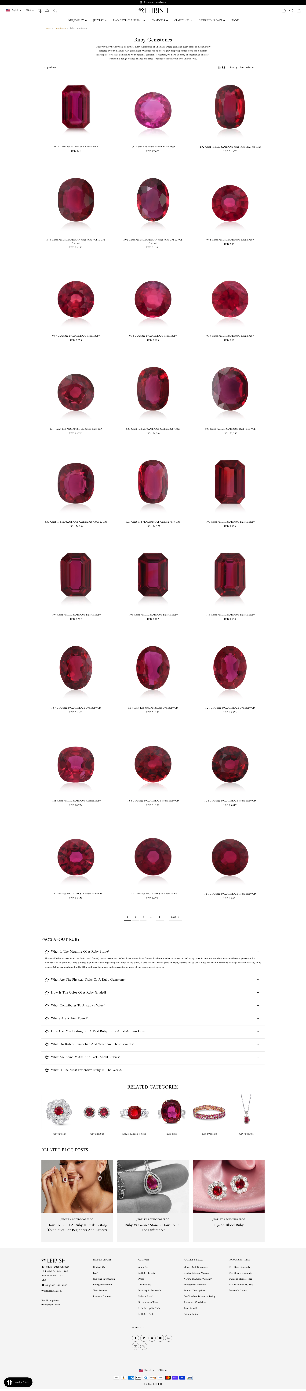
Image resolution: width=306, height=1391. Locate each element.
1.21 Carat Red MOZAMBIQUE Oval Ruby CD (230, 708)
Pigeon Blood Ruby (229, 1225)
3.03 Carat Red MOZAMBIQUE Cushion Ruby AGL (153, 429)
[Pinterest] (143, 1338)
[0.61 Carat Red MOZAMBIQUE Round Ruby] (230, 199)
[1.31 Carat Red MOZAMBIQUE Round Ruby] (152, 853)
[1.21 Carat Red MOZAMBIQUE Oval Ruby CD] (230, 667)
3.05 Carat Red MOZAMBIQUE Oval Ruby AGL (229, 429)
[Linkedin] (168, 1338)
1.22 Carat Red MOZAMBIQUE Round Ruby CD (230, 801)
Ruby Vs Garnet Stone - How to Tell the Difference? (153, 1228)
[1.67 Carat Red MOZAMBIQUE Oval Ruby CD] (75, 667)
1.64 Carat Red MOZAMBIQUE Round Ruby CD (153, 801)
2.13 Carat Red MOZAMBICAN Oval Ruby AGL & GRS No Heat (76, 241)
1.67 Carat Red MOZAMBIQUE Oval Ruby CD (76, 708)
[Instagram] (152, 1338)
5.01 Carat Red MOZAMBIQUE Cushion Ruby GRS (153, 522)
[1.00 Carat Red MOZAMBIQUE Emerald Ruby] (230, 482)
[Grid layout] (223, 68)
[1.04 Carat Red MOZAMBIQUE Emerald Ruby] (75, 574)
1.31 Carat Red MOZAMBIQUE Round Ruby (153, 894)
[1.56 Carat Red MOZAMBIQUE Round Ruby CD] (230, 853)
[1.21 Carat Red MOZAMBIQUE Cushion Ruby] (75, 760)
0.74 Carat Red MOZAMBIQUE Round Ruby (153, 336)
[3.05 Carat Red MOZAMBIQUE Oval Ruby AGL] (230, 388)
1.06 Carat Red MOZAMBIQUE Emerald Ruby (153, 615)
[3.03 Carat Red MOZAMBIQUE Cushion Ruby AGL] (152, 388)
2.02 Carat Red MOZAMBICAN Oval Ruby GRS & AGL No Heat (152, 241)
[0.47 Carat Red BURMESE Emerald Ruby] (75, 106)
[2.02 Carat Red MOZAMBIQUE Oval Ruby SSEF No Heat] (230, 106)
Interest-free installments (155, 2)
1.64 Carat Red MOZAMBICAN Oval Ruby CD (153, 708)
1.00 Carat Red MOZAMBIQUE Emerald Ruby (230, 522)
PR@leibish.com (52, 1305)
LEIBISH (157, 1384)
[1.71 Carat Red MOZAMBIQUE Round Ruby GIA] (75, 388)
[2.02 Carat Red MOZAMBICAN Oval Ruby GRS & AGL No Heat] (152, 199)
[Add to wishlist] (105, 77)
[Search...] (291, 10)
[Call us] (55, 10)
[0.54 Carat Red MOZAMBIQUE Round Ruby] (230, 296)
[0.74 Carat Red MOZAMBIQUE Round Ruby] (152, 296)
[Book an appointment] (39, 10)
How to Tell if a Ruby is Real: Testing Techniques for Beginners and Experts (77, 1228)
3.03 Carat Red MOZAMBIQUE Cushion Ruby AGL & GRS (76, 522)
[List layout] (220, 68)
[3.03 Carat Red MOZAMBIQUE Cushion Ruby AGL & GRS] (75, 482)
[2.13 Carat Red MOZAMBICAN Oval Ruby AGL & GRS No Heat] (75, 199)
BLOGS (235, 20)
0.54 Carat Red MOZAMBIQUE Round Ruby (230, 336)
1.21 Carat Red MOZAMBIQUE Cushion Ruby (76, 801)
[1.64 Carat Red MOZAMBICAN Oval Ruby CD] (152, 667)
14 (160, 917)
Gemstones (60, 28)
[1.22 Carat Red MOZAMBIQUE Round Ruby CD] (230, 760)
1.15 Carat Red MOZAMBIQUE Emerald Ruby (230, 615)
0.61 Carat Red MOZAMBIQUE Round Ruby (230, 240)
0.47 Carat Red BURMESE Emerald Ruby (76, 147)
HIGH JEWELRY (75, 20)
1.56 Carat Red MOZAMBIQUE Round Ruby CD (230, 894)
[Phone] (143, 1346)
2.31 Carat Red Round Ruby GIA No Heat (153, 147)
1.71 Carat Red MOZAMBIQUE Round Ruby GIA (76, 429)
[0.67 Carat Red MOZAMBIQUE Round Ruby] (75, 296)
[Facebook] (135, 1338)
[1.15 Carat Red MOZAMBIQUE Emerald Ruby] (230, 574)
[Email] (135, 1346)
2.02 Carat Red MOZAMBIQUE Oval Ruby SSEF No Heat (230, 147)
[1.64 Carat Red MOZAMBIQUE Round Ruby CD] (152, 760)
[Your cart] (284, 10)
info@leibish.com (53, 1291)
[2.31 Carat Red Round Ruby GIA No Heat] (152, 106)
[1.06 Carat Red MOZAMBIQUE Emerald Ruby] (152, 574)
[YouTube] (160, 1338)
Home (48, 28)
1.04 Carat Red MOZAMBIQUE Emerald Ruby (76, 615)
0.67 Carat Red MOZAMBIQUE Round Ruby (76, 336)
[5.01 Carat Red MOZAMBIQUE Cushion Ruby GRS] (152, 482)
